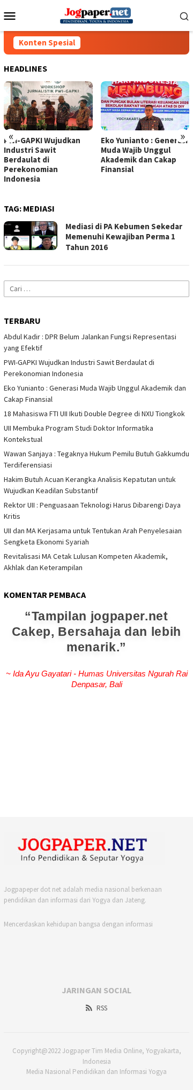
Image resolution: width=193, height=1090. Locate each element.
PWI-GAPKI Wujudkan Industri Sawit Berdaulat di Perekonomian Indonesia (42, 160)
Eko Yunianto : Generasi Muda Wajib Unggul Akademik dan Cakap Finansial (144, 155)
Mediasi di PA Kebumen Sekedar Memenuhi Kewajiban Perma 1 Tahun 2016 (123, 236)
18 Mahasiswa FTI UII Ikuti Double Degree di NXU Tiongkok (94, 413)
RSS (101, 1008)
